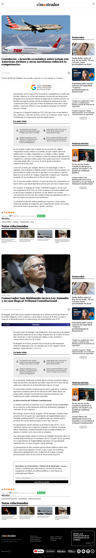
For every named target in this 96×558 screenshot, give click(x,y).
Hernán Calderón (24, 222)
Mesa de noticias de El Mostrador (12, 309)
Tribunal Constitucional (34, 498)
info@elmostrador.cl (13, 541)
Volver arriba (5, 551)
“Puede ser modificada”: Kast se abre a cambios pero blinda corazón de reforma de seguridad (83, 103)
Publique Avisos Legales (56, 538)
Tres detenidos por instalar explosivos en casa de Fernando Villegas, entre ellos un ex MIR (30, 131)
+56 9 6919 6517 (5, 541)
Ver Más (83, 118)
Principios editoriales (35, 539)
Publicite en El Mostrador (56, 536)
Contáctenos (53, 540)
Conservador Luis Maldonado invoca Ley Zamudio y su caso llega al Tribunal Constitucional (83, 180)
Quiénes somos (33, 536)
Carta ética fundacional (35, 537)
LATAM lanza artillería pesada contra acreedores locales (43, 240)
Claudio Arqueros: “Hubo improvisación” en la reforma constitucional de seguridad (83, 112)
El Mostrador (7, 73)
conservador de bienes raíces (9, 498)
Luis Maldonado (23, 498)
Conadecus (16, 222)
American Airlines (6, 222)
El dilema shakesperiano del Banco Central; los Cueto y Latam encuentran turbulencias (26, 240)
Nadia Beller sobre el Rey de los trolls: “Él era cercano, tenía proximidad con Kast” (56, 131)
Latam (32, 222)
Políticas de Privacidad (35, 541)
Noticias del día (80, 143)
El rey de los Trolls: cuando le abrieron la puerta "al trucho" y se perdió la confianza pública (82, 168)
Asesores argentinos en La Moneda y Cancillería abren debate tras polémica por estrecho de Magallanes (29, 140)
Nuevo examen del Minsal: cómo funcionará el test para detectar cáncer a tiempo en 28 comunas (56, 139)
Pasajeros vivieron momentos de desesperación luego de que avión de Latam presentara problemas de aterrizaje (62, 241)
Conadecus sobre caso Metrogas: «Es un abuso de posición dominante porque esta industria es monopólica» (9, 241)
